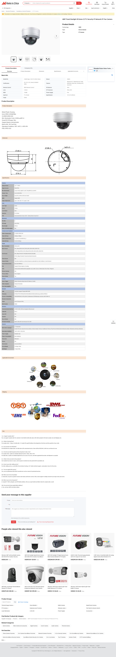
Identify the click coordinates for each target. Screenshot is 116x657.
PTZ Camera (5, 608)
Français (37, 647)
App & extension (95, 8)
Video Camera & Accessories (20, 626)
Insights (98, 645)
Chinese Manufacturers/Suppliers (39, 645)
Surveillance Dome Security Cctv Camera (33, 637)
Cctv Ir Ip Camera (50, 637)
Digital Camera (33, 626)
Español (26, 647)
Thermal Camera (66, 626)
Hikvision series (61, 608)
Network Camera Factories (45, 633)
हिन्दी (79, 647)
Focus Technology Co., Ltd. (48, 650)
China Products (27, 645)
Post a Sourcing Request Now (45, 522)
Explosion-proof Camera (36, 608)
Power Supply (61, 611)
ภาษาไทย (84, 647)
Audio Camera (54, 626)
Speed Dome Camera (91, 605)
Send (13, 522)
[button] (81, 71)
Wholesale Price (60, 645)
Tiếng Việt (94, 647)
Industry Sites (68, 645)
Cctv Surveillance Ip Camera (76, 633)
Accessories (89, 611)
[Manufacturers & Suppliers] (10, 3)
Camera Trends (72, 637)
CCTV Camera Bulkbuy (85, 637)
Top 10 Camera (61, 637)
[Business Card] (112, 75)
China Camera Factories (9, 633)
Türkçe (88, 647)
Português (32, 647)
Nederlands (61, 647)
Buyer (78, 8)
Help (86, 8)
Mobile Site (92, 645)
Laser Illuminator (6, 611)
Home (3, 11)
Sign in (112, 4)
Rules (113, 8)
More (3, 640)
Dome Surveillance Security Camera (11, 637)
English (21, 647)
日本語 (75, 647)
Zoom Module (33, 605)
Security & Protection (10, 11)
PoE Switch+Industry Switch (93, 608)
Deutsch (55, 647)
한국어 (70, 647)
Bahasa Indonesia (102, 647)
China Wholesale (51, 645)
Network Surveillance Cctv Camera (94, 633)
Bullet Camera (61, 605)
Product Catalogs (23, 602)
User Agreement (66, 650)
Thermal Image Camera (7, 605)
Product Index (85, 645)
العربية (66, 647)
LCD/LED (32, 611)
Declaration (74, 650)
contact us (59, 14)
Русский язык (44, 647)
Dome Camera (6, 626)
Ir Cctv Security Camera (60, 633)
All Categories (7, 8)
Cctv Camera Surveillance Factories (26, 633)
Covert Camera (44, 626)
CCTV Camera (35, 11)
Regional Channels (77, 645)
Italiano (50, 647)
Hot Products (19, 645)
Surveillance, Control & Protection (23, 11)
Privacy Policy (81, 650)
